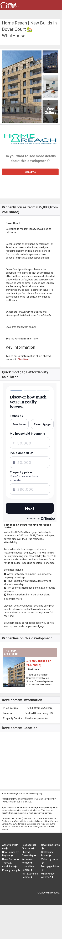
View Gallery (50, 110)
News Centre (9, 859)
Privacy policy (9, 870)
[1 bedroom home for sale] (23, 658)
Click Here (23, 359)
